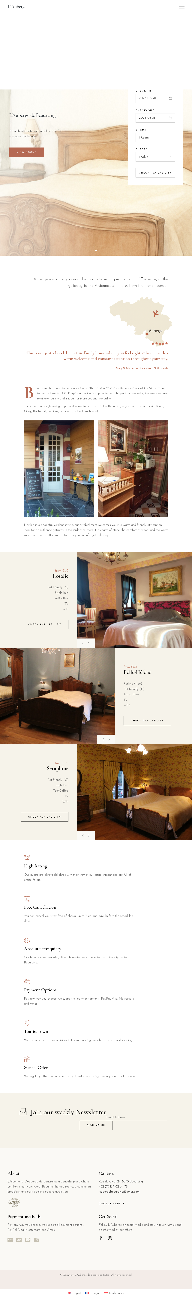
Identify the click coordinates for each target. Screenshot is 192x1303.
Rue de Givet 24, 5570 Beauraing (121, 1181)
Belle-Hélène (137, 672)
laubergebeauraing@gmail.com (119, 1191)
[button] (90, 643)
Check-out (145, 110)
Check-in (143, 90)
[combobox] (155, 137)
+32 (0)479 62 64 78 (113, 1186)
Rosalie (60, 576)
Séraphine (57, 768)
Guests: (142, 149)
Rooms (141, 130)
